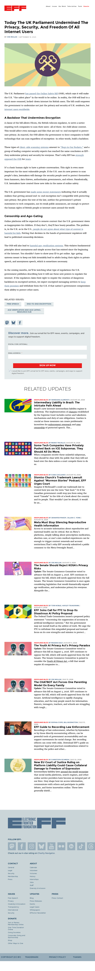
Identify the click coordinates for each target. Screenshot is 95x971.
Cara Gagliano (58, 475)
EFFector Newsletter (38, 913)
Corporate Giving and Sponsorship (16, 936)
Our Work (62, 6)
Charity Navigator (46, 853)
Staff (31, 885)
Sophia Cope (57, 722)
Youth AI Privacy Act (57, 661)
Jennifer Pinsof (58, 518)
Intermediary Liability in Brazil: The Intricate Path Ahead (57, 404)
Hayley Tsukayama (70, 606)
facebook (22, 846)
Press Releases (36, 901)
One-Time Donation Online (16, 928)
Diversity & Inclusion (37, 888)
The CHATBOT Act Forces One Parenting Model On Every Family (60, 683)
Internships (34, 879)
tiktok (81, 846)
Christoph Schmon (60, 760)
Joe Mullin (12, 37)
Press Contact (57, 898)
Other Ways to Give (15, 943)
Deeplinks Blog (41, 400)
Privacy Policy (57, 957)
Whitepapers (35, 910)
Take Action (72, 6)
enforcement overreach (59, 424)
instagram (32, 846)
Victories (33, 873)
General (11, 867)
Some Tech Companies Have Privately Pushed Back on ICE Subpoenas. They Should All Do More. (59, 448)
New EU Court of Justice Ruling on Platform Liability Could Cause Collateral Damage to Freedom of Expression (60, 765)
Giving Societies (14, 932)
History (32, 876)
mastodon (12, 846)
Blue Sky (42, 846)
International (13, 910)
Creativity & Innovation (16, 904)
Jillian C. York (73, 518)
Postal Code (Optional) (17, 344)
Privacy (10, 901)
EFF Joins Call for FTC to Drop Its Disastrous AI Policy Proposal (56, 612)
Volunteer (33, 870)
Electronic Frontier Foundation (15, 9)
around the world (69, 771)
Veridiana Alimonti (60, 400)
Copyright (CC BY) (11, 957)
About (48, 6)
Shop (10, 940)
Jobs (32, 882)
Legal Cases (34, 907)
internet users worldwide (16, 109)
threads (91, 846)
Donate (86, 6)
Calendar (33, 867)
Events (32, 904)
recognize (83, 771)
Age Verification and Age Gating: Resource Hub (24, 311)
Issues (54, 6)
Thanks (77, 957)
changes (73, 412)
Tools (80, 6)
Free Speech (13, 304)
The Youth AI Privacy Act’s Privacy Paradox (62, 645)
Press (10, 879)
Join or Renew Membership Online (16, 923)
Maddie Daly (57, 643)
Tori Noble (56, 606)
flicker (61, 846)
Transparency (13, 907)
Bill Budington (71, 722)
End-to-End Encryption (39, 304)
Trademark (31, 957)
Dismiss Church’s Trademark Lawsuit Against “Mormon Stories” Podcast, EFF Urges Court (60, 480)
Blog (32, 898)
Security (11, 873)
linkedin (71, 846)
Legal (10, 870)
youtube (51, 846)
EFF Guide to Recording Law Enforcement (61, 726)
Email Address (14, 353)
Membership (13, 876)
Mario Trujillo (58, 443)
